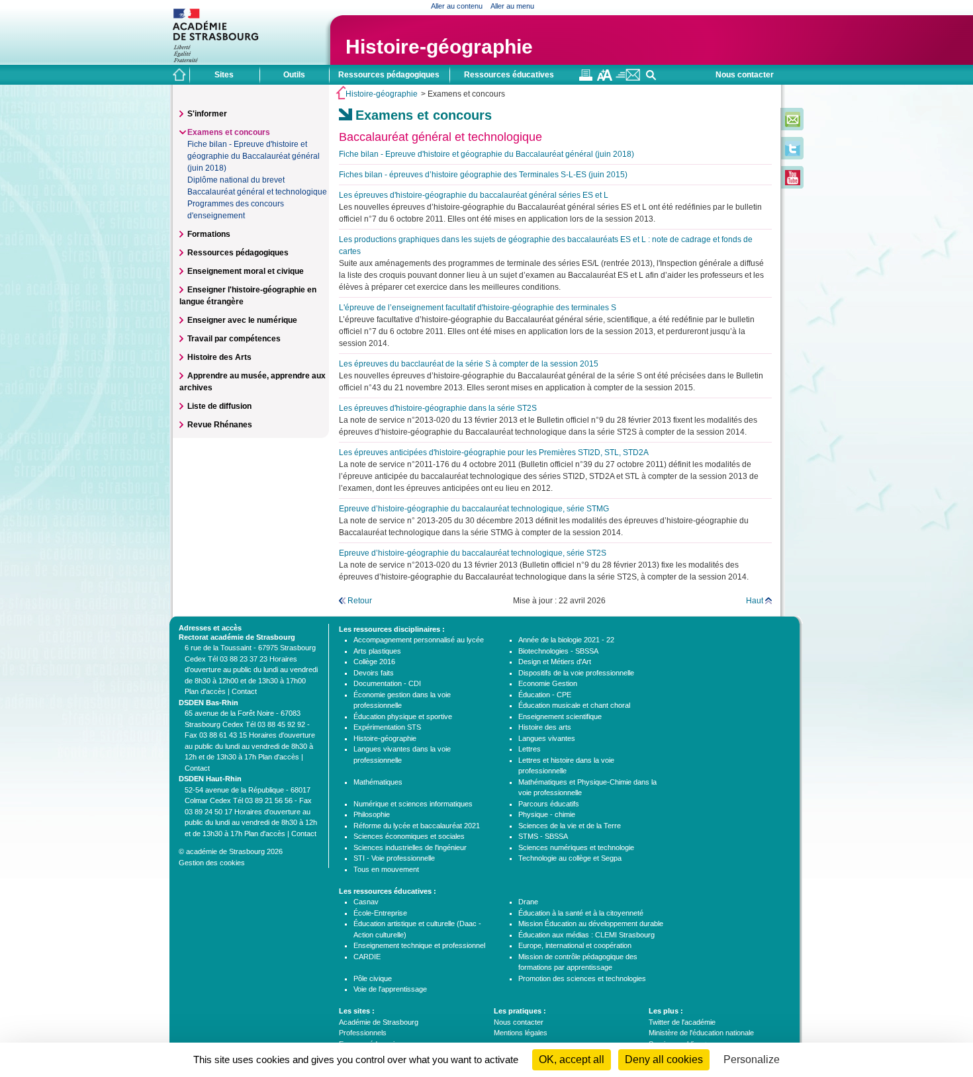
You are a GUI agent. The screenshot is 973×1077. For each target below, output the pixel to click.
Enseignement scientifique (560, 716)
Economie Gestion (547, 683)
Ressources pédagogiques (238, 252)
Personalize (751, 1059)
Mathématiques (377, 782)
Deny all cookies (664, 1059)
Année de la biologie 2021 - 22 (566, 640)
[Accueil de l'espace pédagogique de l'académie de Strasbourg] (179, 75)
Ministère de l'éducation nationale (701, 1033)
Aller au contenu (457, 6)
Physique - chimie (546, 814)
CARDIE (367, 957)
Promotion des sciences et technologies (582, 978)
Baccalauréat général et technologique (257, 191)
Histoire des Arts (219, 357)
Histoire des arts (544, 727)
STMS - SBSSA (543, 836)
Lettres (529, 749)
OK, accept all (571, 1059)
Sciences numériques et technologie (576, 847)
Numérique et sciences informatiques (413, 804)
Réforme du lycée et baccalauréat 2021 (416, 826)
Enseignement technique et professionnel (419, 945)
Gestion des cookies (212, 863)
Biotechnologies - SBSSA (558, 651)
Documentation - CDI (387, 683)
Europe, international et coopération (574, 945)
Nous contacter (745, 74)
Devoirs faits (373, 673)
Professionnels (363, 1033)
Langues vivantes (546, 738)
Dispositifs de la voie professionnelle (576, 673)
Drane (528, 902)
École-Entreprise (380, 913)
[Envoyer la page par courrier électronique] (628, 78)
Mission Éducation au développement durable (590, 923)
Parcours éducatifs (548, 804)
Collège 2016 (374, 662)
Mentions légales (520, 1033)
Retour (360, 600)
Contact (244, 691)
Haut (754, 600)
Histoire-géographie (439, 47)
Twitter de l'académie (682, 1022)
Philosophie (371, 814)
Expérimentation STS (387, 727)
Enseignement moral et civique (245, 271)
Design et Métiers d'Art (554, 662)
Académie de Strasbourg (378, 1022)
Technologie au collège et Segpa (570, 858)
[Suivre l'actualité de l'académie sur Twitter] (792, 153)
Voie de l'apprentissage (390, 989)
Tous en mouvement (386, 869)
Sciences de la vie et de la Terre (569, 826)
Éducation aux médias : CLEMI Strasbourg (586, 935)
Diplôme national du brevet (236, 180)
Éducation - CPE (544, 695)
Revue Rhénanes (219, 424)
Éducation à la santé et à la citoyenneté (580, 913)
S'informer (207, 113)
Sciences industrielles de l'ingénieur (410, 847)
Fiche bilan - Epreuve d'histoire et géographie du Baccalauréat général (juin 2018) (253, 156)
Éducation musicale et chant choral (574, 705)
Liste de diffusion (219, 406)
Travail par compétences (234, 338)
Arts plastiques (377, 651)
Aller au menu (512, 6)
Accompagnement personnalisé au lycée (418, 640)
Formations (208, 234)
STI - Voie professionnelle (394, 858)
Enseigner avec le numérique (242, 320)
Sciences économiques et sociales (409, 836)
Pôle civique (372, 978)
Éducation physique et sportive (402, 716)
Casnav (366, 902)
